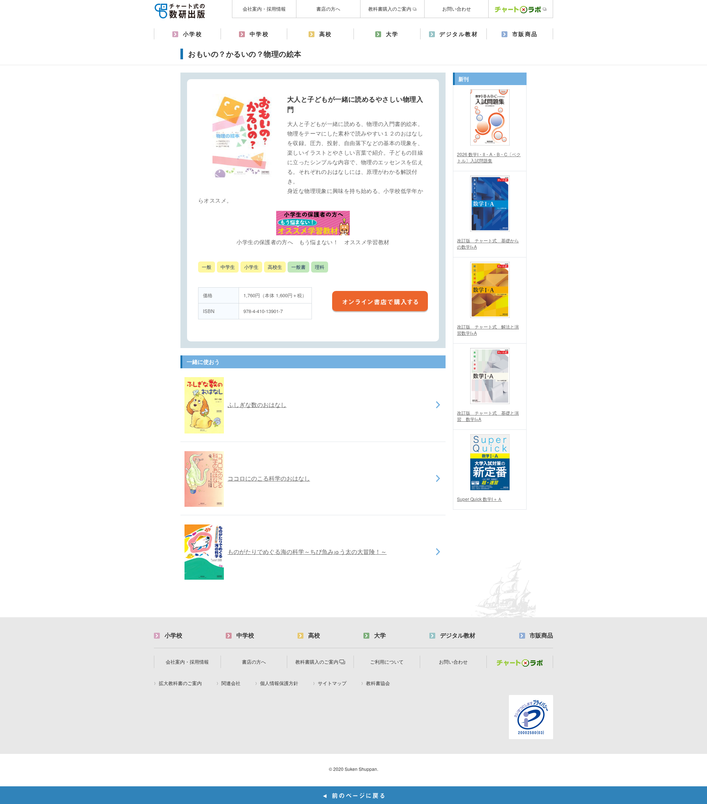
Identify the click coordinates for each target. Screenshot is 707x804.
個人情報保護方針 (279, 683)
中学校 (259, 34)
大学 (392, 34)
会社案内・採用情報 (264, 8)
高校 (325, 34)
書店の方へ (328, 8)
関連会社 (230, 683)
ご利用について (387, 661)
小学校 (193, 34)
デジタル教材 (458, 34)
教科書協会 (378, 683)
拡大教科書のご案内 (180, 683)
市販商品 (525, 34)
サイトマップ (332, 683)
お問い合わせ (456, 8)
